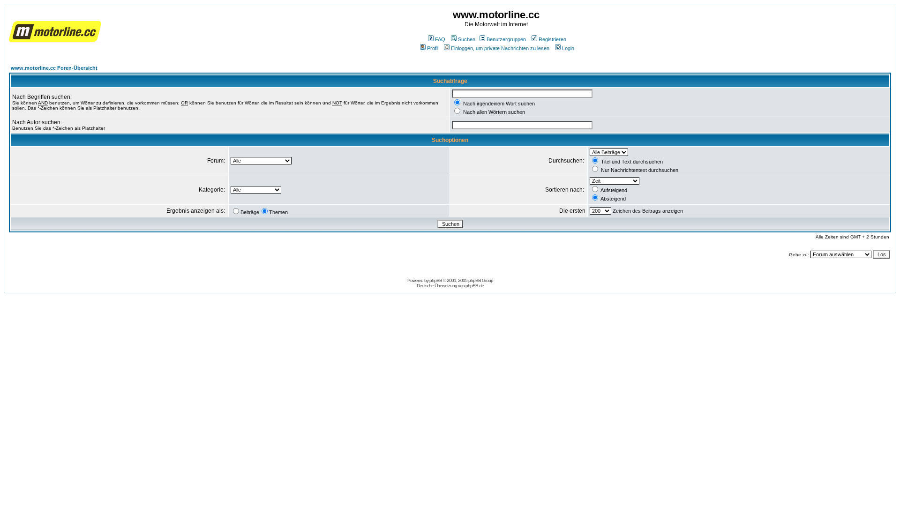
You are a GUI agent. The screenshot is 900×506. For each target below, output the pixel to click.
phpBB (435, 280)
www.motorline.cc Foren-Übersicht (54, 68)
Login (568, 48)
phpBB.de (474, 285)
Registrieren (552, 39)
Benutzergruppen (506, 39)
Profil (432, 48)
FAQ (440, 39)
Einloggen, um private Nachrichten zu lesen (500, 48)
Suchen (466, 39)
